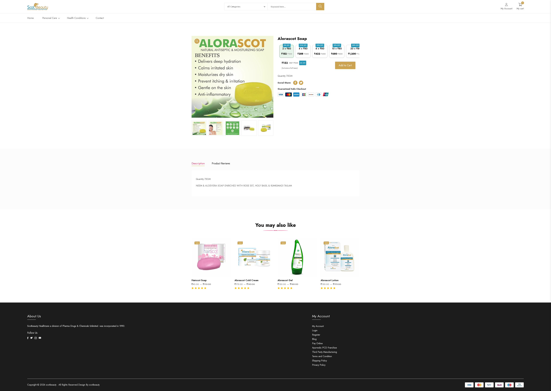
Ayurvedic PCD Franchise (324, 347)
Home (30, 18)
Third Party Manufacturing (324, 352)
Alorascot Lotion (329, 280)
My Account (318, 326)
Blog (314, 339)
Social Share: (284, 82)
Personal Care (50, 18)
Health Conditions (76, 18)
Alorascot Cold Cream (246, 280)
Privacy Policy (318, 365)
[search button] (320, 6)
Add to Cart (345, 65)
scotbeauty (51, 384)
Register (316, 334)
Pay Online (317, 343)
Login (314, 330)
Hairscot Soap (199, 280)
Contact (100, 18)
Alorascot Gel (285, 280)
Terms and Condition (322, 356)
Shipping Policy (319, 360)
